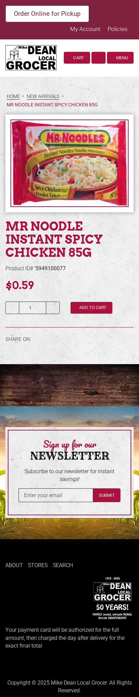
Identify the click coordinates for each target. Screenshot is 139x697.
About (14, 565)
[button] (98, 58)
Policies (118, 29)
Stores (38, 565)
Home (13, 96)
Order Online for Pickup (47, 14)
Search (63, 565)
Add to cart (92, 307)
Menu (121, 57)
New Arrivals (43, 96)
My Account (86, 29)
